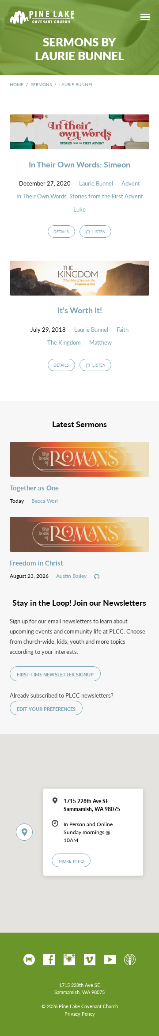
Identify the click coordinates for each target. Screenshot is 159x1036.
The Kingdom (64, 342)
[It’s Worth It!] (80, 290)
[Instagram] (69, 960)
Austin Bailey (71, 575)
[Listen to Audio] (96, 576)
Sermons (41, 84)
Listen (98, 232)
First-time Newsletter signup (55, 674)
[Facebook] (49, 960)
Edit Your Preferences (46, 709)
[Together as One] (80, 471)
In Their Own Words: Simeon (79, 164)
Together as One (34, 488)
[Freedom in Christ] (80, 546)
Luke (79, 209)
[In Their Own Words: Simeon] (80, 144)
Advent (130, 183)
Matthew (100, 342)
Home (16, 84)
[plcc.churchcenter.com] (29, 960)
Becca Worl (44, 500)
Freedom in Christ (36, 563)
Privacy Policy (79, 1013)
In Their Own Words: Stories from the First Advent (79, 196)
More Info (71, 861)
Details (61, 232)
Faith (123, 330)
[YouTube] (110, 960)
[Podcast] (130, 960)
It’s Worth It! (79, 309)
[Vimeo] (89, 960)
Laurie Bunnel (76, 84)
